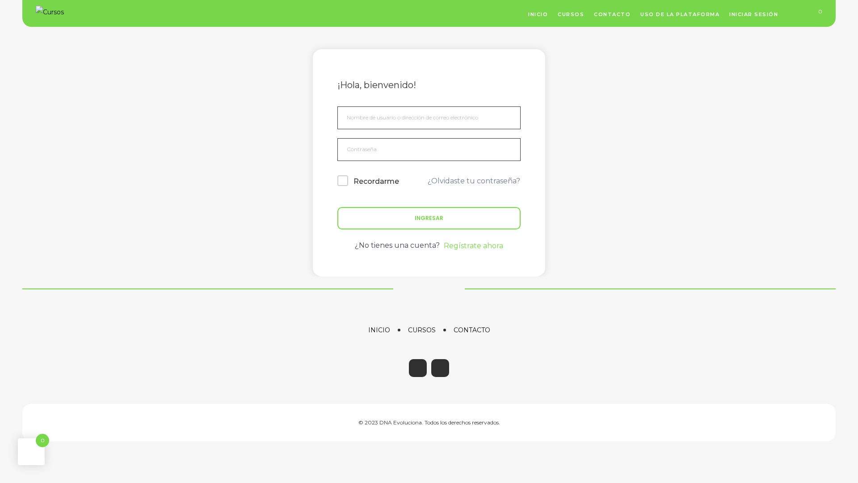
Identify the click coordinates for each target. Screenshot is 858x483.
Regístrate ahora (473, 246)
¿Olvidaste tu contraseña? (474, 181)
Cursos (422, 330)
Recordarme (376, 181)
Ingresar (429, 218)
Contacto (472, 330)
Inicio (379, 330)
